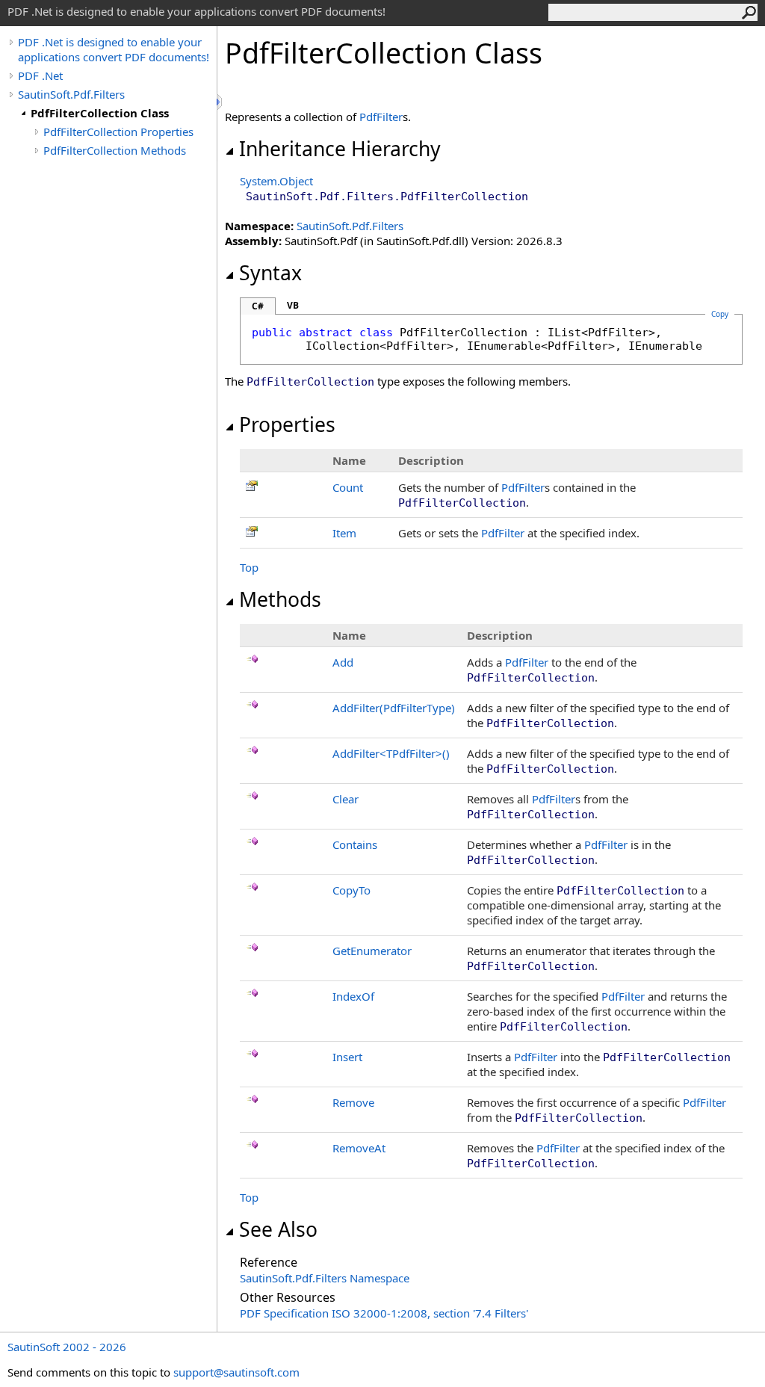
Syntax (270, 272)
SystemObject (276, 180)
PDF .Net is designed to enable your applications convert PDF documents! (113, 49)
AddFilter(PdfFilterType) (393, 707)
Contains (354, 844)
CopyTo (351, 890)
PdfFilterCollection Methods (114, 150)
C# (258, 306)
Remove (353, 1102)
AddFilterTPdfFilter (391, 753)
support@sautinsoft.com (236, 1372)
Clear (345, 798)
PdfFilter (381, 116)
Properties (287, 424)
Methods (280, 599)
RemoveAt (358, 1147)
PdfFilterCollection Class (100, 112)
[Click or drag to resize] (220, 102)
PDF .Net (40, 75)
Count (347, 487)
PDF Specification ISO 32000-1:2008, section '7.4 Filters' (384, 1313)
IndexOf (353, 996)
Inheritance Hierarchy (340, 148)
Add (342, 662)
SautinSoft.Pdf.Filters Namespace (324, 1277)
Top (249, 567)
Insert (347, 1056)
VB (293, 305)
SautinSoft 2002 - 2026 (66, 1346)
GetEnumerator (372, 950)
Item (344, 532)
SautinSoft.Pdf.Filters (71, 94)
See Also (278, 1229)
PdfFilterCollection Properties (118, 131)
